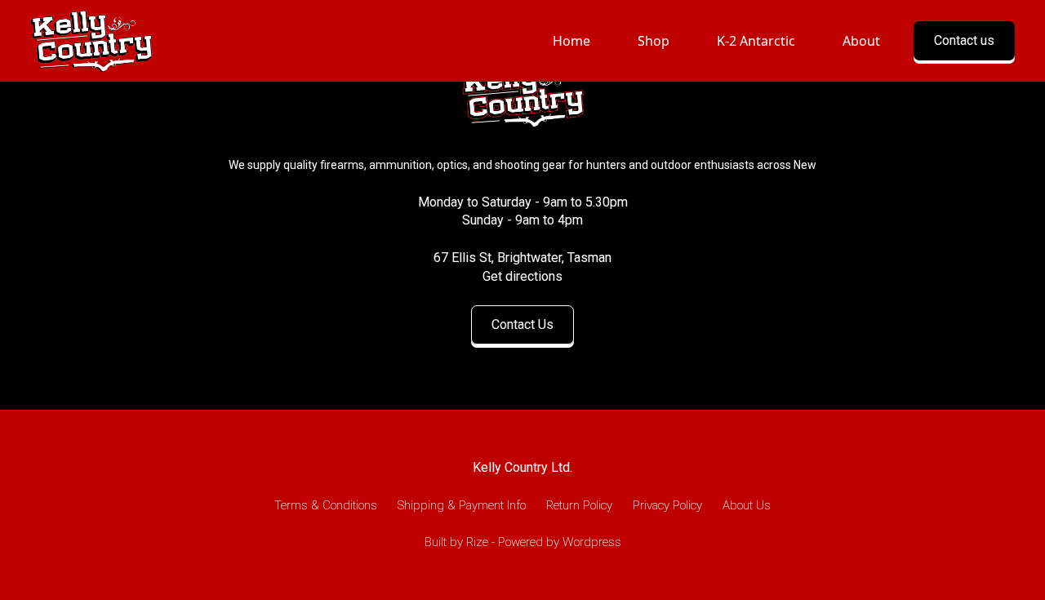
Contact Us (522, 324)
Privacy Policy (667, 505)
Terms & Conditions (325, 505)
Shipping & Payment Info (462, 505)
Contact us (964, 40)
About (861, 41)
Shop (653, 41)
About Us (747, 505)
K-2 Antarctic (756, 41)
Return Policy (579, 505)
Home (571, 41)
